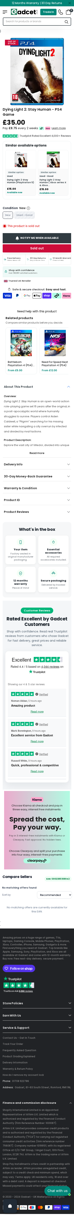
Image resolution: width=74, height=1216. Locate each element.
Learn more (59, 128)
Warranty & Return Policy (18, 1069)
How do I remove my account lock (23, 1075)
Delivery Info (13, 464)
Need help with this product (37, 311)
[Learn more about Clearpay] (41, 128)
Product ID (12, 500)
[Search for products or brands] (66, 21)
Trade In (48, 12)
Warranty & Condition (20, 488)
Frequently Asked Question (19, 1050)
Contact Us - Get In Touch (19, 1038)
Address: (8, 1087)
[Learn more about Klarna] (48, 128)
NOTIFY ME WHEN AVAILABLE (40, 238)
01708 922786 (20, 1081)
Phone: (7, 1081)
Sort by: (6, 895)
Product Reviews (16, 512)
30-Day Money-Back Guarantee (28, 476)
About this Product (18, 387)
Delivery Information (15, 1062)
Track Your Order (13, 1044)
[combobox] (33, 21)
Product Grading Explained (19, 1056)
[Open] (10, 1206)
